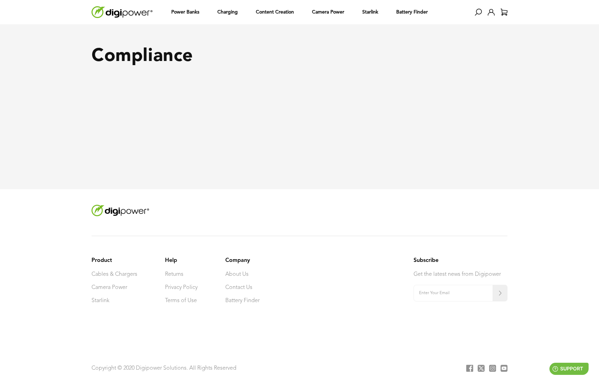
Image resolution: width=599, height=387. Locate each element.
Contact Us (238, 287)
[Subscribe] (500, 293)
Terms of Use (181, 301)
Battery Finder (242, 301)
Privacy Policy (181, 287)
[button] (478, 12)
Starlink (101, 301)
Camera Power (109, 287)
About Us (237, 274)
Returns (174, 274)
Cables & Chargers (114, 274)
